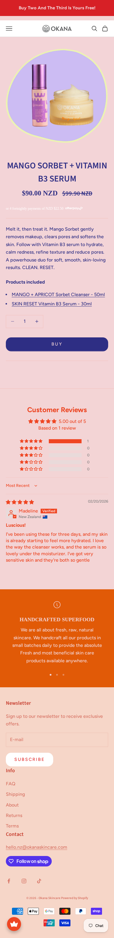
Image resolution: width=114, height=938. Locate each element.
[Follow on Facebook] (9, 881)
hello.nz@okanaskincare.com (36, 847)
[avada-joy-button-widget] (14, 924)
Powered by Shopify (74, 898)
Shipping (15, 794)
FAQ (10, 783)
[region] (57, 633)
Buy (56, 344)
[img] (20, 502)
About (12, 805)
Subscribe (29, 759)
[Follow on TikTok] (39, 881)
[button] (31, 441)
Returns (14, 815)
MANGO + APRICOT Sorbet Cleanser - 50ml (58, 294)
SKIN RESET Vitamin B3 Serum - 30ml (52, 304)
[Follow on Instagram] (24, 881)
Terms (12, 826)
